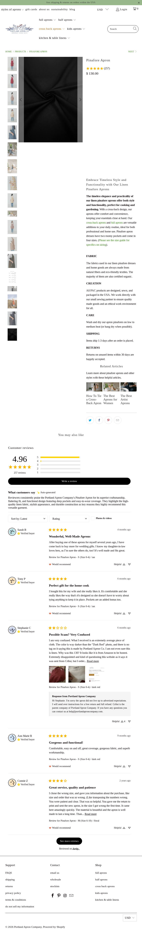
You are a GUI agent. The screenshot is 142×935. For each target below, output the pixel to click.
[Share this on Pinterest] (108, 420)
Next (131, 51)
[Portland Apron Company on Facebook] (52, 896)
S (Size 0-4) (94, 99)
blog (72, 9)
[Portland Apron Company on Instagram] (65, 896)
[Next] (80, 99)
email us (54, 872)
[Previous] (21, 99)
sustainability (59, 9)
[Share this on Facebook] (99, 420)
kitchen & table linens (107, 899)
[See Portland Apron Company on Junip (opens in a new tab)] (76, 848)
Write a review (69, 481)
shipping (10, 879)
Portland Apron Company (28, 926)
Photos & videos (104, 518)
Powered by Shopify (54, 926)
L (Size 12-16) (95, 108)
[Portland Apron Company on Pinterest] (59, 896)
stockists (54, 886)
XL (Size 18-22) (116, 108)
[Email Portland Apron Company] (71, 896)
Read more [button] (93, 661)
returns (9, 886)
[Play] (51, 99)
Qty (88, 143)
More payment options (125, 170)
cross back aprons (105, 886)
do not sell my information (19, 906)
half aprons (101, 879)
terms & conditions (15, 899)
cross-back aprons (96, 222)
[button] (47, 20)
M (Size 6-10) (112, 99)
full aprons (117, 222)
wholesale (55, 879)
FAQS (8, 872)
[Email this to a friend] (117, 420)
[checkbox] (111, 518)
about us (44, 9)
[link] (98, 68)
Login (123, 9)
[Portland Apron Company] (19, 29)
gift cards (31, 9)
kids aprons (101, 893)
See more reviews (69, 841)
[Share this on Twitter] (90, 420)
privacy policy (13, 893)
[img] (46, 492)
